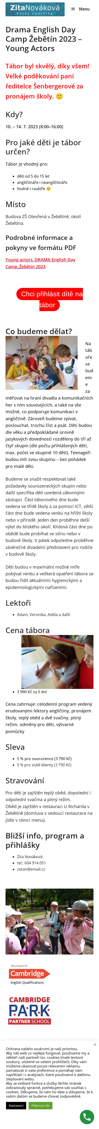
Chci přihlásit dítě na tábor (52, 299)
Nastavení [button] (16, 1105)
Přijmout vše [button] (40, 1105)
